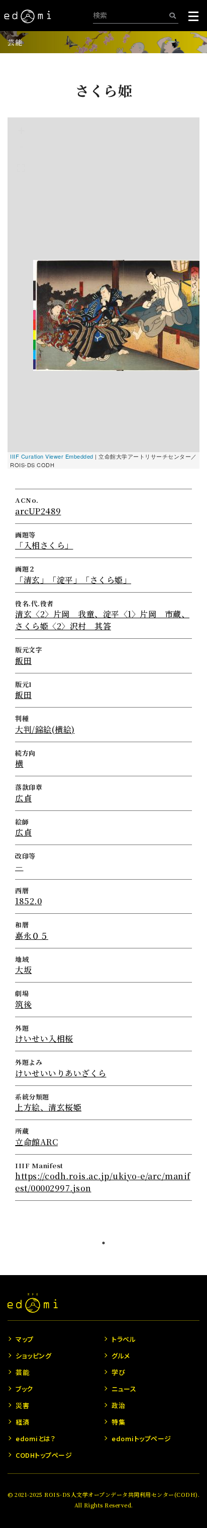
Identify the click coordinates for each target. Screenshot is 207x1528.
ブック (24, 1389)
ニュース (124, 1389)
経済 (22, 1422)
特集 (118, 1422)
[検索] (172, 15)
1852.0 (28, 901)
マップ (25, 1339)
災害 (22, 1405)
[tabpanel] (103, 642)
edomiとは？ (35, 1438)
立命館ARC (36, 1142)
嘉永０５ (31, 935)
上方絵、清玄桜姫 (48, 1107)
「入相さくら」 (44, 545)
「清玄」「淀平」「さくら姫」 (73, 580)
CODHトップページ (44, 1455)
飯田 (23, 660)
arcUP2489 (38, 511)
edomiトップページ (141, 1438)
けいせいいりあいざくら (61, 1073)
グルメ (121, 1355)
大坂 (23, 970)
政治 (118, 1405)
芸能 (15, 42)
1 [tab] (103, 1243)
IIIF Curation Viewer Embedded (51, 456)
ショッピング (33, 1355)
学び (118, 1372)
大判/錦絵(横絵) (45, 729)
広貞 (23, 798)
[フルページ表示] (21, 168)
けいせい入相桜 (44, 1038)
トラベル (124, 1339)
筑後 (23, 1004)
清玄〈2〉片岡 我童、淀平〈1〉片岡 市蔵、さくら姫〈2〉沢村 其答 (102, 620)
